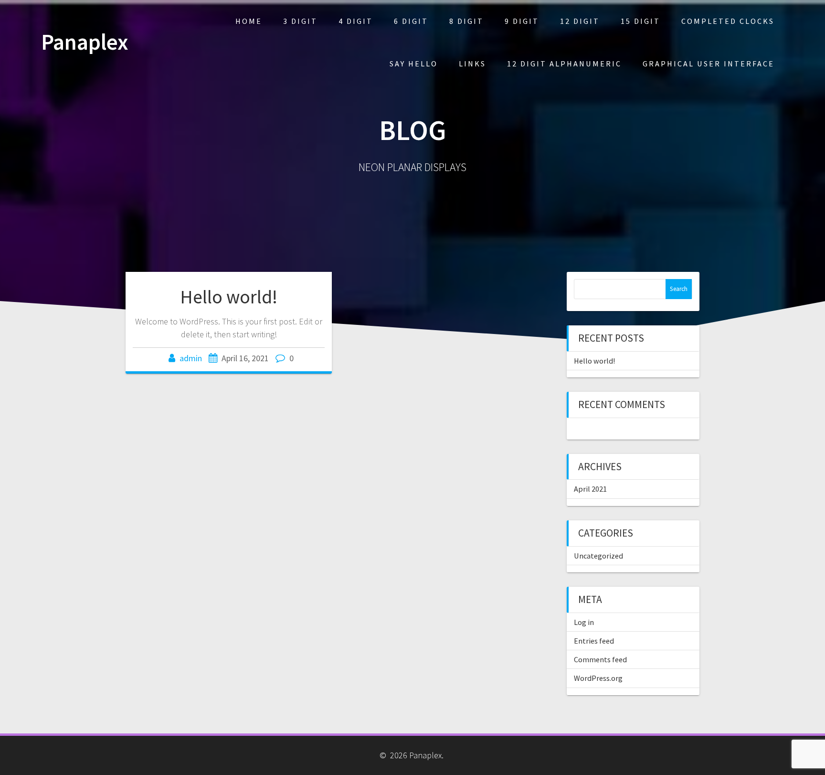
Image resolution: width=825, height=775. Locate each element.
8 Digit (466, 21)
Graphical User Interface (708, 63)
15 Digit (640, 21)
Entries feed (594, 641)
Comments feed (600, 659)
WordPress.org (598, 678)
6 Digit (411, 21)
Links (472, 63)
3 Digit (300, 21)
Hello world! (228, 297)
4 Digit (355, 21)
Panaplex (84, 42)
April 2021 (590, 489)
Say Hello (414, 63)
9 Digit (522, 21)
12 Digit (580, 21)
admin (191, 358)
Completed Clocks (727, 21)
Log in (584, 622)
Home (248, 21)
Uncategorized (598, 555)
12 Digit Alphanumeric (564, 63)
